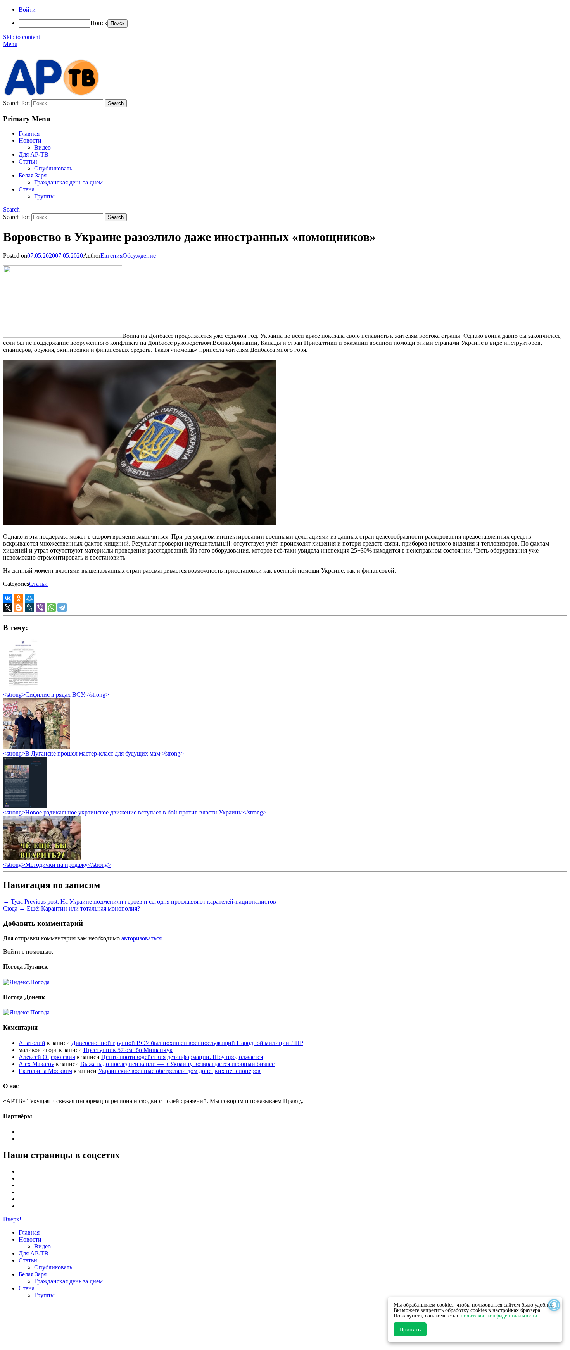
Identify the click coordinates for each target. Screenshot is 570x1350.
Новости (30, 140)
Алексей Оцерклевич (47, 1057)
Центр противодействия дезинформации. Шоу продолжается (182, 1057)
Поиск (98, 23)
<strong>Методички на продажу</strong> (57, 864)
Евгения (111, 255)
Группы (44, 196)
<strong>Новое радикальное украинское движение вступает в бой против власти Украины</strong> (134, 812)
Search (11, 209)
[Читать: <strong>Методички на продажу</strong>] (42, 857)
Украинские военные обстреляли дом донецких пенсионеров (179, 1071)
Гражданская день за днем (68, 182)
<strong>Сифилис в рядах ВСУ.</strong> (56, 694)
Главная (29, 133)
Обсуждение (139, 255)
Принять (410, 1329)
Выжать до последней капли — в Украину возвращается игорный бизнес (177, 1064)
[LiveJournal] (29, 607)
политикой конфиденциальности (499, 1316)
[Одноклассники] (18, 598)
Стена (27, 189)
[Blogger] (18, 607)
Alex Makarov (36, 1064)
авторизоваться (141, 938)
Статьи (28, 161)
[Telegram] (62, 607)
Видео (42, 147)
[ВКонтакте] (7, 598)
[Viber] (40, 607)
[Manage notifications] (554, 1305)
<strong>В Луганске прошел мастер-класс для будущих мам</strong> (93, 753)
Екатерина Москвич (45, 1071)
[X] (7, 607)
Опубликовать (53, 168)
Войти (27, 9)
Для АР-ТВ (33, 154)
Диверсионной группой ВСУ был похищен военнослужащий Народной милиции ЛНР (187, 1043)
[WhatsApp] (51, 607)
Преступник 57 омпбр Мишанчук (128, 1050)
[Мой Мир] (29, 598)
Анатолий (32, 1043)
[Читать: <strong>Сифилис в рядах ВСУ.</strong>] (21, 687)
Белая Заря (33, 175)
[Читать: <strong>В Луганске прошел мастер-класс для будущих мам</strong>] (36, 746)
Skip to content (21, 37)
